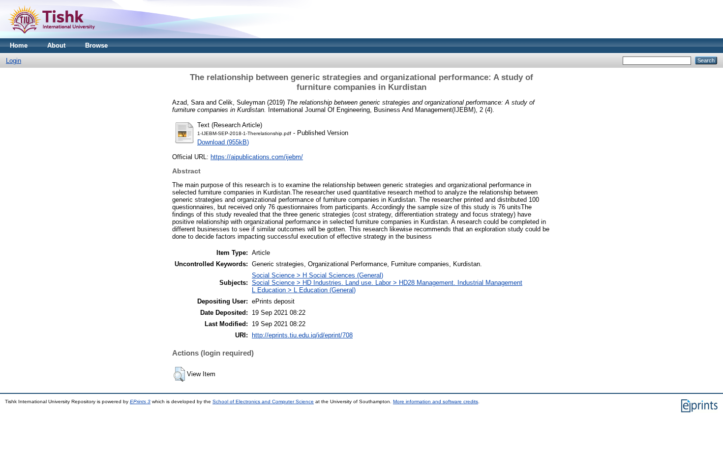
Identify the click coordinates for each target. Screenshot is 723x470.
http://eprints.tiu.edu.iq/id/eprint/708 (302, 335)
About (56, 45)
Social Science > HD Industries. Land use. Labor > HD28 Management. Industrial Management (387, 282)
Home (19, 45)
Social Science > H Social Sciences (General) (317, 275)
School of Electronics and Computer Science (263, 401)
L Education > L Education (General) (304, 290)
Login (13, 60)
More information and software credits (435, 401)
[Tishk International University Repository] (51, 36)
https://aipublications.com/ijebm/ (257, 157)
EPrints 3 (140, 401)
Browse (96, 45)
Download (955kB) (223, 142)
